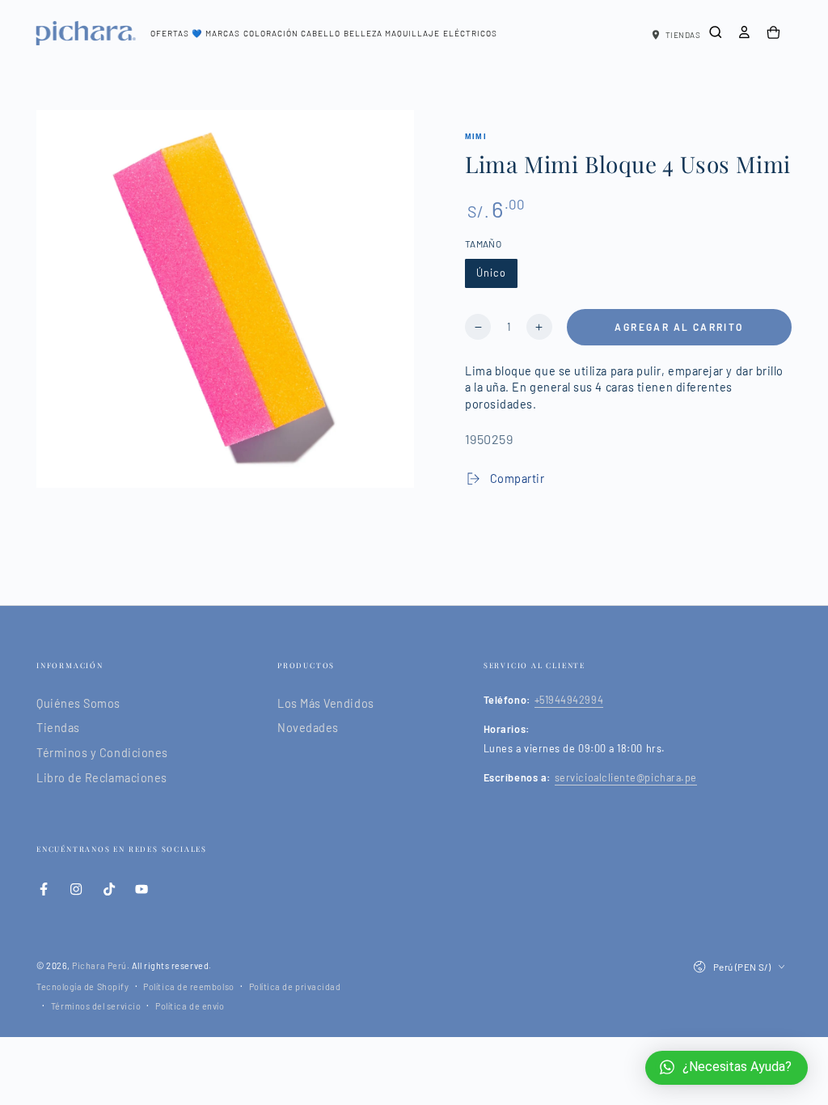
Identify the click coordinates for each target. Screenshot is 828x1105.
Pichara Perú (99, 965)
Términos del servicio (96, 1006)
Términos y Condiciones (102, 753)
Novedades (308, 728)
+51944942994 (568, 699)
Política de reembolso (188, 986)
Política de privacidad (295, 986)
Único (491, 272)
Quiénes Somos (78, 703)
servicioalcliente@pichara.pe (626, 777)
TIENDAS (683, 35)
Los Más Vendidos (325, 703)
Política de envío (189, 1006)
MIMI (476, 137)
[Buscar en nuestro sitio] (715, 32)
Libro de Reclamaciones (101, 778)
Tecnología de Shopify (82, 986)
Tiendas (58, 728)
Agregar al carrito (679, 326)
